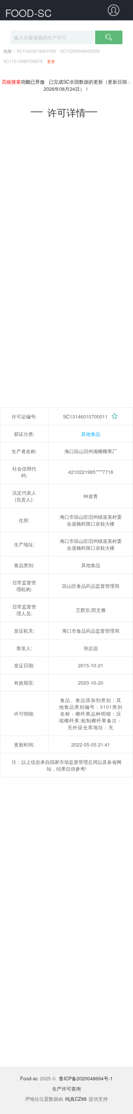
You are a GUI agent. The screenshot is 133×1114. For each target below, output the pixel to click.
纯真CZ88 (76, 1098)
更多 (51, 61)
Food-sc (29, 1078)
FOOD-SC (28, 12)
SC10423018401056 (36, 51)
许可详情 (66, 112)
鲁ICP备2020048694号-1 (86, 1078)
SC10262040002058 (80, 51)
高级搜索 (11, 81)
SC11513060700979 (23, 61)
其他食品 (90, 433)
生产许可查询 (66, 1088)
